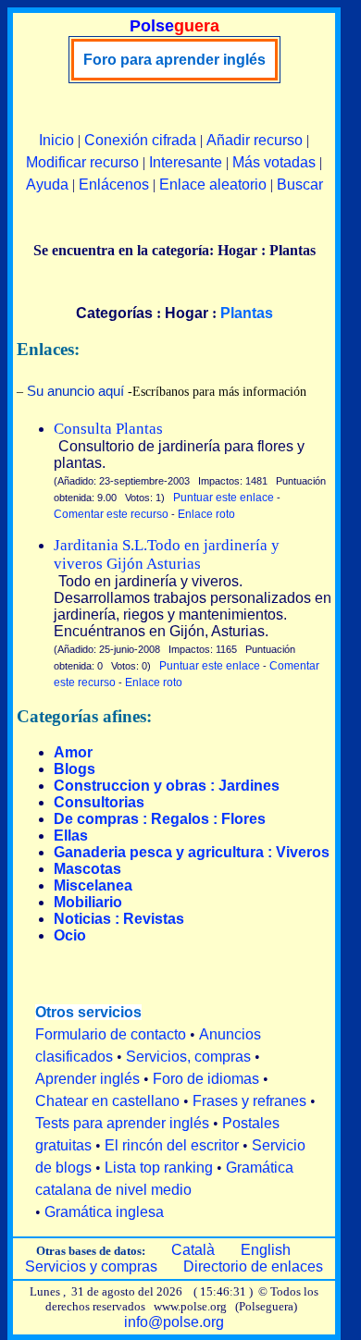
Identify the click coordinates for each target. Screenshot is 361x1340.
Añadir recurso (254, 140)
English (266, 1250)
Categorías (114, 313)
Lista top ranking (159, 1167)
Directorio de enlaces (253, 1266)
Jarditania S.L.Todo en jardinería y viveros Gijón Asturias (167, 554)
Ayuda (47, 184)
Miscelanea (93, 885)
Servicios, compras (188, 1056)
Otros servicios (88, 1012)
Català (193, 1250)
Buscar (300, 184)
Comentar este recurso (111, 514)
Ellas (71, 835)
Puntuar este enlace (223, 497)
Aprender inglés (87, 1079)
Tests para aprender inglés (122, 1123)
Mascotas (87, 869)
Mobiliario (88, 902)
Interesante (185, 162)
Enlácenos (114, 184)
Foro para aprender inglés (174, 60)
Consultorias (99, 802)
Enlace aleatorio (213, 184)
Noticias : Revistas (119, 919)
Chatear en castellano (107, 1101)
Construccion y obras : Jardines (167, 785)
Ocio (70, 935)
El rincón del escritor (172, 1145)
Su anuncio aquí (75, 391)
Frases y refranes (249, 1101)
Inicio (56, 140)
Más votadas (274, 162)
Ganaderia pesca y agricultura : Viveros (192, 852)
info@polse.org (174, 1322)
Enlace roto (206, 514)
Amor (73, 752)
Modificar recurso (82, 162)
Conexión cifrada (140, 140)
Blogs (74, 769)
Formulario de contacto (110, 1034)
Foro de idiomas (206, 1079)
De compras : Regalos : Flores (160, 819)
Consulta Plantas (108, 428)
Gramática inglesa (104, 1212)
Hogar (186, 313)
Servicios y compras (91, 1266)
